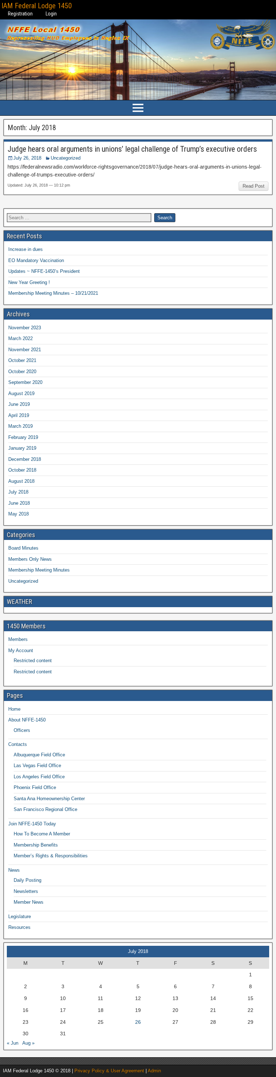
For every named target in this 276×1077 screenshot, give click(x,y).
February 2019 (23, 437)
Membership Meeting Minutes (39, 570)
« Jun (12, 1043)
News (14, 870)
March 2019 (20, 426)
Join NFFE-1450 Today (32, 823)
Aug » (28, 1043)
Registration (20, 14)
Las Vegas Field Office (37, 765)
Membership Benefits (36, 845)
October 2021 (22, 360)
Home (14, 709)
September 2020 (25, 382)
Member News (28, 902)
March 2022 (20, 338)
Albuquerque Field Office (39, 754)
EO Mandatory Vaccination (36, 260)
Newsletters (26, 891)
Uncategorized (65, 158)
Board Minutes (23, 548)
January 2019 (22, 448)
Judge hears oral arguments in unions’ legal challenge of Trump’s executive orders (132, 149)
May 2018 (18, 514)
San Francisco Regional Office (45, 809)
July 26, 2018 (27, 158)
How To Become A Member (42, 834)
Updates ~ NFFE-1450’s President (44, 271)
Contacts (17, 744)
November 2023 (24, 327)
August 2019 (21, 393)
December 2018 (24, 459)
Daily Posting (27, 880)
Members (18, 639)
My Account (20, 650)
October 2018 (22, 470)
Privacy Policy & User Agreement (109, 1070)
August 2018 (21, 481)
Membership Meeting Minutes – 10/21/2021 (53, 293)
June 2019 (19, 404)
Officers (22, 730)
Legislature (19, 916)
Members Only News (30, 559)
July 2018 (18, 492)
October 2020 (22, 371)
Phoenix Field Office (35, 787)
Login (51, 14)
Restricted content (33, 660)
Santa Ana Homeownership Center (49, 798)
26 (138, 1022)
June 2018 (19, 503)
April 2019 (18, 415)
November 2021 (24, 349)
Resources (19, 927)
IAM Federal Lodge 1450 (36, 5)
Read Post (253, 186)
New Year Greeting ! (29, 282)
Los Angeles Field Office (39, 776)
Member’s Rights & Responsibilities (51, 855)
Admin (154, 1070)
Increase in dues (25, 249)
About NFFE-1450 (27, 720)
